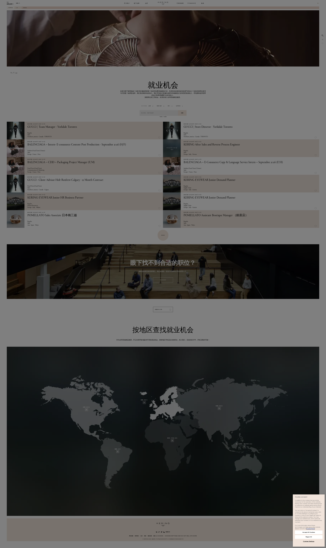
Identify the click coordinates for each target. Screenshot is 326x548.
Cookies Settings (308, 541)
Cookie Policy (310, 528)
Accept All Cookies (308, 532)
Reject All (309, 537)
